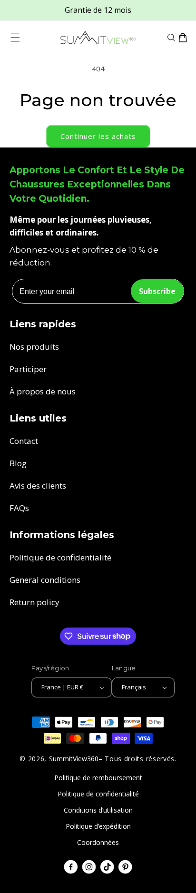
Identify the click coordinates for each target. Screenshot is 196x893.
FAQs (19, 507)
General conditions (45, 579)
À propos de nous (43, 391)
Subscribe (157, 291)
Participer (28, 368)
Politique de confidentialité (60, 557)
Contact (24, 440)
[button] (15, 37)
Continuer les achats (98, 136)
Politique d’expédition (98, 826)
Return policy (34, 602)
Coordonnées (98, 842)
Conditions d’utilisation (98, 809)
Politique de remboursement (98, 777)
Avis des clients (38, 485)
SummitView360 (73, 758)
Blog (18, 463)
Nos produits (34, 346)
